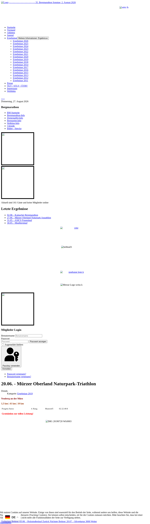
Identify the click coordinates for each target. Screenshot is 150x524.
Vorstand (11, 30)
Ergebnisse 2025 (20, 43)
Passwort (5, 338)
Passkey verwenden (11, 366)
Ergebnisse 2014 (20, 64)
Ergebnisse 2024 (20, 46)
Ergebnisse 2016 (20, 70)
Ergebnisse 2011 (20, 80)
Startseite (11, 27)
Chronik (11, 126)
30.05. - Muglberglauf (17, 223)
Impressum (12, 88)
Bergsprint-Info (14, 120)
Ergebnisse (12, 38)
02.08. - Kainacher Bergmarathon (22, 215)
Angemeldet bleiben (14, 344)
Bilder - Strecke (14, 128)
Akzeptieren (5, 522)
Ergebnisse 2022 (20, 51)
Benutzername (8, 335)
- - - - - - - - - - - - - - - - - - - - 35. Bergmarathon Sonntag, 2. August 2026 (42, 2)
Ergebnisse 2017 (20, 67)
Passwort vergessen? (16, 374)
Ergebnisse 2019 (20, 59)
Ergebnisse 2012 (20, 78)
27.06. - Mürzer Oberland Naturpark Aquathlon (29, 217)
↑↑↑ (3, 98)
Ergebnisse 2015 (20, 72)
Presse (10, 83)
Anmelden (6, 369)
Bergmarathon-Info (16, 115)
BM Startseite (13, 112)
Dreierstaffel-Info (15, 118)
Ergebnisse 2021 (20, 54)
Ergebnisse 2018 (20, 62)
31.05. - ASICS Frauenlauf (19, 220)
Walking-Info (13, 123)
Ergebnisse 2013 (20, 75)
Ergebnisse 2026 (20, 41)
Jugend (10, 35)
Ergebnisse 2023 (20, 49)
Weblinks (11, 91)
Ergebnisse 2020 (20, 57)
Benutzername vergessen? (19, 376)
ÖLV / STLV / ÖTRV (17, 86)
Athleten (11, 32)
